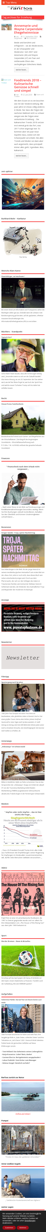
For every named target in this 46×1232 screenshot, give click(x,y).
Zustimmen (9, 1228)
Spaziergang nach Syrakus (12, 682)
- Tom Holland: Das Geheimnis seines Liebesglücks (22, 1051)
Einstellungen (30, 1220)
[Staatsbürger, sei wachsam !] (23, 293)
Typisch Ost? (6, 337)
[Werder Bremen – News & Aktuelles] (23, 961)
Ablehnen (22, 1228)
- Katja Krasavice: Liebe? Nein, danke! (16, 1054)
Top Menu (11, 2)
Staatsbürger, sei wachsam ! (13, 276)
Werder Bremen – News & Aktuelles (15, 941)
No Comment (31, 38)
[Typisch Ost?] (23, 355)
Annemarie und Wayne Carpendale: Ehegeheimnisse (28, 29)
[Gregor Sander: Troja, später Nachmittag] (23, 551)
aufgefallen (18, 38)
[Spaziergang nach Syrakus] (23, 698)
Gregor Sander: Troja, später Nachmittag (18, 533)
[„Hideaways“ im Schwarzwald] (23, 765)
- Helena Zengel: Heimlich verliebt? (15, 1063)
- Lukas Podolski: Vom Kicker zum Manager (18, 1060)
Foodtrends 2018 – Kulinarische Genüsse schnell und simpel (27, 85)
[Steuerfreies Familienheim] (23, 420)
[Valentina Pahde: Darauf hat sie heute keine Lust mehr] (23, 1018)
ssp (17, 36)
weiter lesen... (21, 70)
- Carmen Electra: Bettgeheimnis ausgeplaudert (21, 1057)
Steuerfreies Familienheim (12, 404)
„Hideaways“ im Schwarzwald (13, 747)
